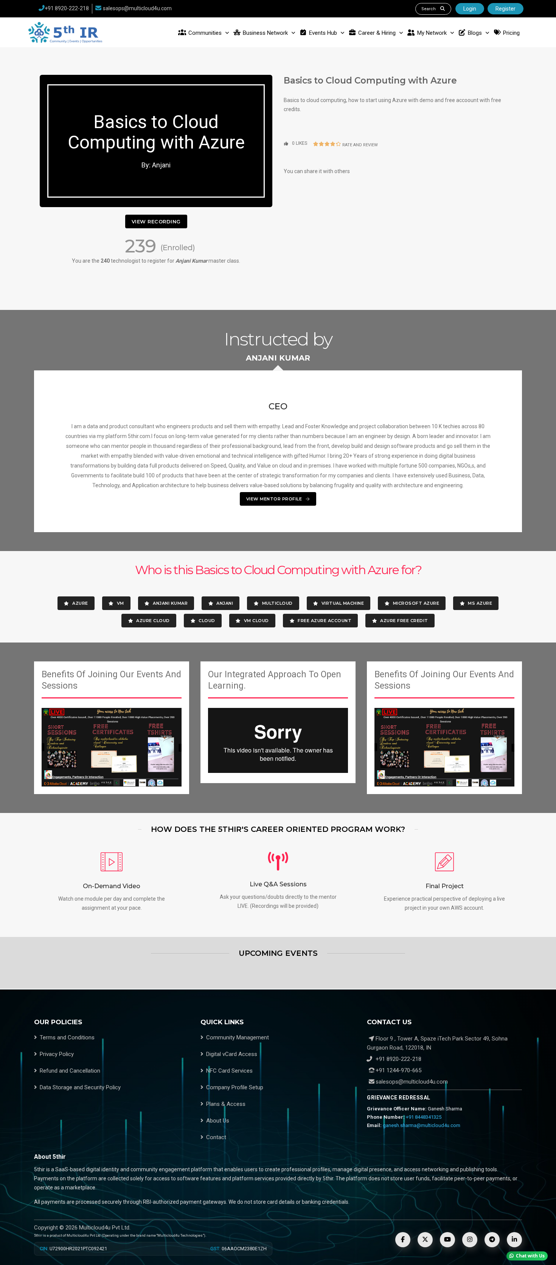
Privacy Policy (57, 1054)
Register (505, 9)
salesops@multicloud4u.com (137, 8)
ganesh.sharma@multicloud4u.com (421, 1125)
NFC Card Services (229, 1070)
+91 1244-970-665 (397, 1070)
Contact (216, 1137)
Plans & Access (225, 1104)
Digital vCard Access (231, 1054)
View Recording (156, 221)
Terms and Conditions (67, 1037)
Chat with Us (530, 1256)
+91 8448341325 (423, 1117)
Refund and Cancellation (70, 1070)
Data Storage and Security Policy (80, 1087)
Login (469, 9)
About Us (217, 1120)
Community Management (237, 1037)
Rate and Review (360, 144)
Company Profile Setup (234, 1087)
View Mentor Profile (274, 499)
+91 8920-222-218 (67, 8)
